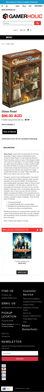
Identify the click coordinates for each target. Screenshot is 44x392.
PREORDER (38, 6)
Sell (30, 6)
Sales (17, 6)
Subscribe (20, 359)
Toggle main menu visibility (2, 37)
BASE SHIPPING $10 (8, 10)
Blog (24, 6)
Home (3, 44)
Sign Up (22, 30)
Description (8, 147)
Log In (15, 30)
